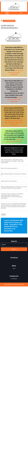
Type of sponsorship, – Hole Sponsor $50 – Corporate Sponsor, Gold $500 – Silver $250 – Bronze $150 (12, 161)
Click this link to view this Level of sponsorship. (15, 72)
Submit (3, 214)
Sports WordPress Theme (10, 284)
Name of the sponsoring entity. (9, 168)
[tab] (7, 13)
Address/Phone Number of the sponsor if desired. (13, 174)
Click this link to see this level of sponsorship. (15, 99)
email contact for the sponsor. (9, 181)
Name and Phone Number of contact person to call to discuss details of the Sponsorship (14, 187)
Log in (14, 268)
